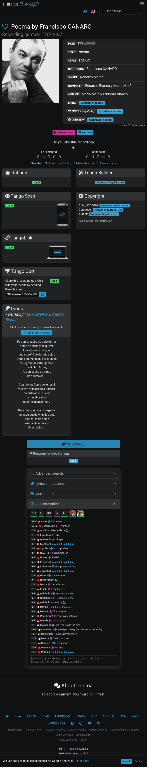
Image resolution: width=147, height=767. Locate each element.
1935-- (81, 43)
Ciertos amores (61, 638)
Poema (78, 52)
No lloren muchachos (58, 163)
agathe (44, 548)
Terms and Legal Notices (73, 740)
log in (93, 694)
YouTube (86, 132)
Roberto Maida (85, 77)
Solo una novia (106, 163)
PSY (124, 716)
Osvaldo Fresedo (77, 729)
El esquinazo (62, 643)
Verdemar (56, 521)
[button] (93, 11)
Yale (43, 521)
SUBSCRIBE (75, 444)
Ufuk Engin (47, 634)
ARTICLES (109, 716)
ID (41, 513)
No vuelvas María (67, 634)
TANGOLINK (62, 716)
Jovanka (45, 571)
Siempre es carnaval (66, 566)
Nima (43, 575)
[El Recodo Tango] (7, 716)
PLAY (18, 716)
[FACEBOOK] (72, 723)
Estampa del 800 (65, 593)
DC (49, 513)
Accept (126, 761)
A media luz (57, 589)
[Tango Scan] (51, 548)
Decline (139, 761)
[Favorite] (6, 26)
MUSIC (31, 716)
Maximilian (46, 625)
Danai (43, 620)
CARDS (136, 716)
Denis (44, 638)
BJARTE (44, 553)
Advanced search (49, 473)
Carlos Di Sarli (83, 734)
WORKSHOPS (56, 723)
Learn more (82, 761)
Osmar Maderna (98, 729)
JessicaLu (48, 526)
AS (64, 513)
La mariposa (58, 620)
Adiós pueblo (60, 548)
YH (34, 513)
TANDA (80, 716)
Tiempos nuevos (64, 598)
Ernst (43, 589)
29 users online (47, 504)
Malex (43, 557)
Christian (45, 598)
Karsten (45, 643)
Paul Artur (46, 616)
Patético (56, 557)
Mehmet (45, 544)
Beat (43, 584)
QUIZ (94, 716)
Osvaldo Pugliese (55, 729)
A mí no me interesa (67, 616)
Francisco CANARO (92, 69)
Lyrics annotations (50, 483)
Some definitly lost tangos (124, 729)
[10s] (73, 147)
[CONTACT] (98, 723)
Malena (58, 647)
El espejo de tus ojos (69, 625)
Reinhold (45, 593)
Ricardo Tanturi (34, 729)
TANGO (79, 60)
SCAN (45, 716)
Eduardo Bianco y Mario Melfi (99, 86)
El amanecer (58, 575)
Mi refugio (57, 539)
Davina (44, 607)
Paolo (43, 539)
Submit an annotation (38, 332)
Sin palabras (61, 553)
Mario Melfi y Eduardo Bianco (98, 94)
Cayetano (46, 629)
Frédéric (45, 562)
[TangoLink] (49, 521)
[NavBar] (142, 3)
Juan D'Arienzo (64, 734)
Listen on (64, 132)
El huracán (64, 526)
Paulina (45, 647)
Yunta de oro (57, 584)
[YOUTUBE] (89, 723)
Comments (45, 494)
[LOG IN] (85, 11)
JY (56, 513)
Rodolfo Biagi (15, 729)
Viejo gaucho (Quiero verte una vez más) (79, 629)
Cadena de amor (84, 163)
